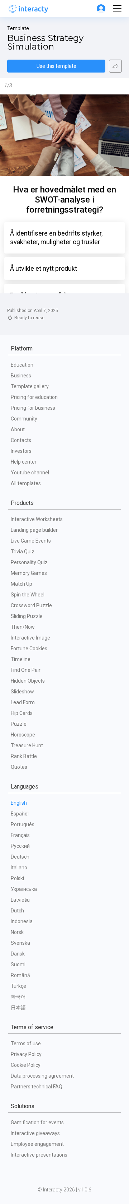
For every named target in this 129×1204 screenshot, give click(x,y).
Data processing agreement (42, 1076)
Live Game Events (31, 541)
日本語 (18, 1007)
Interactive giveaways (35, 1133)
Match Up (21, 584)
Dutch (17, 911)
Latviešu (20, 900)
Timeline (20, 659)
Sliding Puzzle (27, 616)
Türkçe (18, 986)
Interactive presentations (39, 1155)
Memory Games (29, 573)
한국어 (18, 997)
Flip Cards (22, 713)
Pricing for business (33, 408)
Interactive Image (30, 638)
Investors (21, 451)
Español (20, 814)
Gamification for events (37, 1122)
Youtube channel (30, 472)
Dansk (18, 954)
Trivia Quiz (22, 551)
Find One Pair (25, 670)
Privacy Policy (26, 1054)
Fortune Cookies (29, 648)
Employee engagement (37, 1144)
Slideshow (22, 691)
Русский (20, 846)
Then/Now (23, 627)
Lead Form (23, 702)
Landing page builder (34, 530)
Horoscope (23, 735)
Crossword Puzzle (31, 605)
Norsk (17, 932)
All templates (26, 483)
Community (24, 419)
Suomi (18, 964)
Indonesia (22, 921)
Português (22, 824)
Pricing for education (34, 397)
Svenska (20, 943)
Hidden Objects (28, 681)
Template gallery (30, 386)
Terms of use (26, 1043)
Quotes (19, 767)
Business (21, 375)
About (18, 429)
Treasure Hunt (27, 745)
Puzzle (19, 724)
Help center (24, 462)
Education (22, 365)
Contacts (21, 440)
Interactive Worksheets (37, 519)
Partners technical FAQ (36, 1086)
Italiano (19, 867)
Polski (17, 878)
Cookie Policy (25, 1065)
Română (20, 975)
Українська (24, 889)
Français (20, 835)
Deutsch (20, 857)
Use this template (56, 66)
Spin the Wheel (27, 595)
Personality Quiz (29, 562)
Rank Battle (24, 756)
